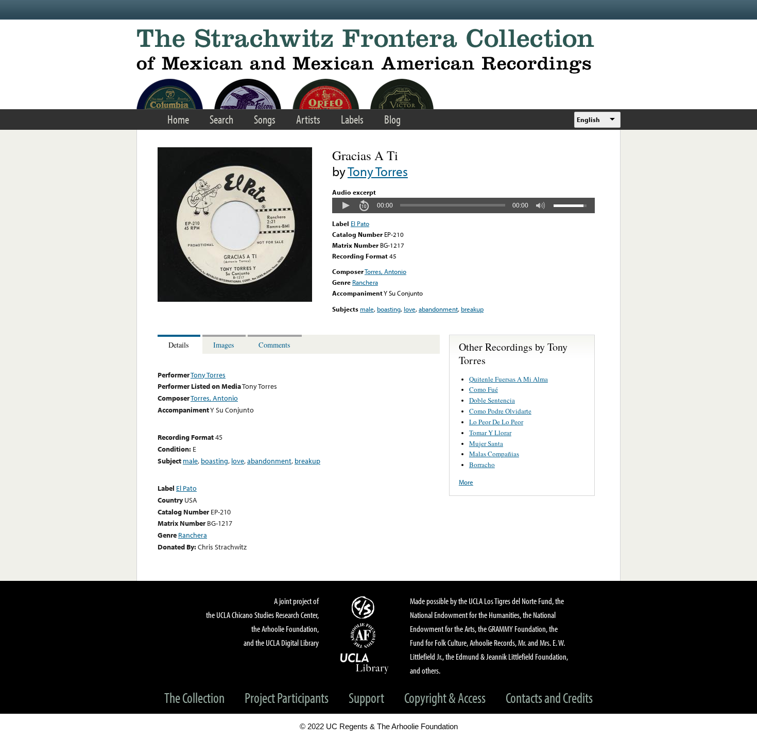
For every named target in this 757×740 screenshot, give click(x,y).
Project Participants (287, 698)
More (466, 482)
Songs (265, 119)
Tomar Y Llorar (490, 432)
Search (221, 119)
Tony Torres (378, 171)
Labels (352, 119)
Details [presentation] (178, 345)
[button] (345, 205)
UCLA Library (364, 662)
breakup (472, 309)
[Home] (378, 51)
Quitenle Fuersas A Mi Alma (508, 379)
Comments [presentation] (274, 345)
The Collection (194, 698)
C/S (364, 607)
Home (178, 119)
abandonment (438, 309)
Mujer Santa (486, 443)
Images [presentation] (223, 345)
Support (366, 698)
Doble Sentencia (492, 400)
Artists (308, 119)
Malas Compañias (494, 453)
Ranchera (365, 282)
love (410, 309)
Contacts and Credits (549, 698)
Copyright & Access (445, 698)
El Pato (360, 223)
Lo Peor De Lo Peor (496, 421)
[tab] (180, 344)
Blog (392, 119)
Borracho (482, 464)
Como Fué (483, 389)
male (367, 309)
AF (364, 635)
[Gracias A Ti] (235, 299)
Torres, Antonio (385, 271)
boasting (389, 309)
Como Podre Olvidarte (500, 411)
